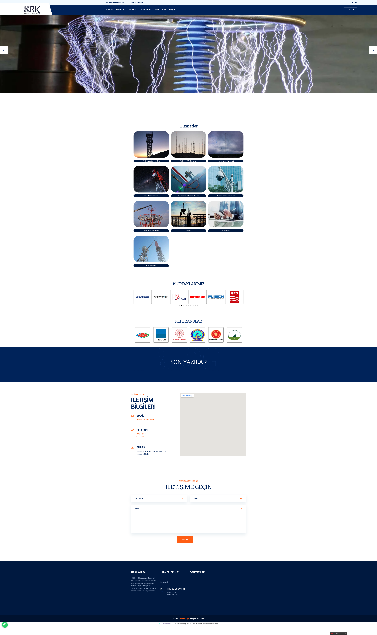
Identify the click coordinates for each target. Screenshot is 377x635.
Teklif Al (350, 10)
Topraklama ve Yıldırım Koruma (188, 196)
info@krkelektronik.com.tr (117, 2)
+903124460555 (137, 2)
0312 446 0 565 (141, 437)
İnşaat (162, 578)
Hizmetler (132, 10)
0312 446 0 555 (141, 434)
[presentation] (4, 50)
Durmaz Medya (183, 619)
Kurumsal (120, 10)
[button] (179, 305)
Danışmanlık (164, 582)
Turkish (335, 633)
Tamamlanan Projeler (150, 10)
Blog (164, 10)
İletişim (172, 10)
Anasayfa (109, 10)
